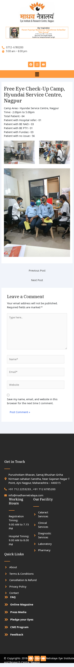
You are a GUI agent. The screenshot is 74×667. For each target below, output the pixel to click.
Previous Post (37, 270)
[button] (37, 74)
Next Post (37, 280)
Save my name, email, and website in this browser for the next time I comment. (32, 401)
